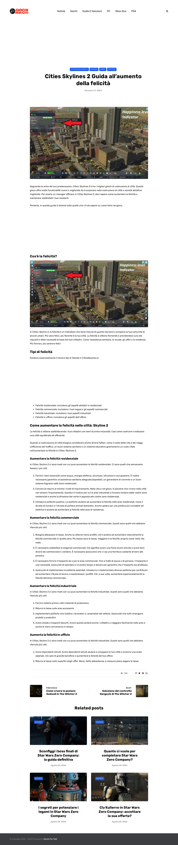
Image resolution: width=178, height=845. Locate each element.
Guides (94, 69)
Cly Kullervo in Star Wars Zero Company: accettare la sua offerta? (120, 812)
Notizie (61, 11)
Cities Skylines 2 (79, 69)
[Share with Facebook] (136, 673)
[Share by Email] (146, 673)
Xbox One (120, 11)
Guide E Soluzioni (92, 11)
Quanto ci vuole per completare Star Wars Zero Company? (120, 755)
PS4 (133, 11)
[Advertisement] (89, 42)
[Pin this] (143, 673)
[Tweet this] (139, 673)
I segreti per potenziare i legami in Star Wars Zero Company (58, 812)
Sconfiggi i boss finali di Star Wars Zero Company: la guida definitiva (58, 755)
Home (102, 69)
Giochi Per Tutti (50, 839)
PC (108, 11)
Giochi (73, 11)
